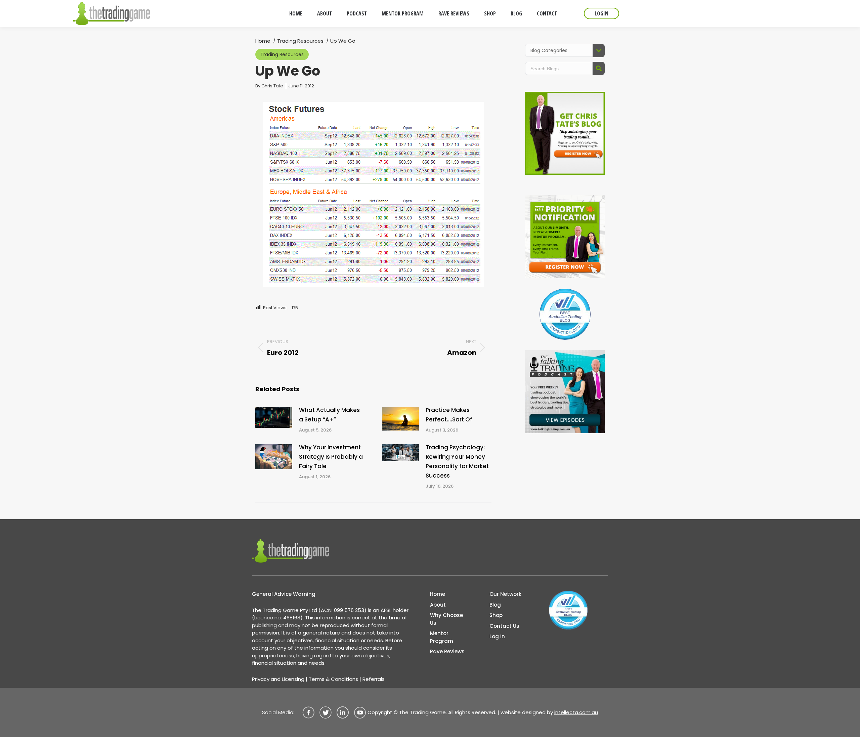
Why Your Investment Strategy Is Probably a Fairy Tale (331, 456)
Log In (497, 636)
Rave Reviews (447, 651)
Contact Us (504, 625)
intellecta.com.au (576, 712)
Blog (495, 604)
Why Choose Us (446, 619)
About (438, 604)
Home (437, 594)
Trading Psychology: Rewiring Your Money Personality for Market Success (457, 461)
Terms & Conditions (333, 679)
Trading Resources (282, 54)
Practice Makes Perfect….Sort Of (449, 414)
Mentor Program (441, 637)
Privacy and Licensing (278, 679)
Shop (496, 615)
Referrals (373, 679)
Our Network (505, 594)
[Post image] (273, 417)
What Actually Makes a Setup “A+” (329, 414)
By (269, 86)
